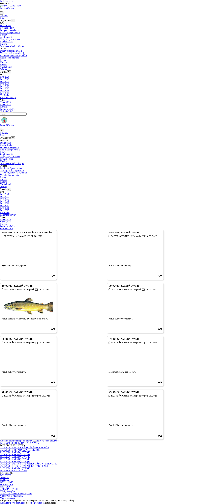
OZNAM (4, 477)
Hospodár (22, 236)
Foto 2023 (4, 81)
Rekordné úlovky (8, 97)
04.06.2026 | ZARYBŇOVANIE (17, 392)
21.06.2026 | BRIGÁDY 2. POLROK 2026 (20, 450)
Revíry (3, 60)
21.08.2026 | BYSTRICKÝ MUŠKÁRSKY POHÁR (27, 232)
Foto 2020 (4, 83)
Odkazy (3, 69)
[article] (28, 255)
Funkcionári (5, 25)
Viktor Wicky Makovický (11, 496)
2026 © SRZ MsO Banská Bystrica (16, 493)
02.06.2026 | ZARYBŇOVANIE (124, 392)
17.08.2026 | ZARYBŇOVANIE (124, 339)
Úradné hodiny (7, 28)
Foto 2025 (4, 79)
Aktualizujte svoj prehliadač (13, 503)
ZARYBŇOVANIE (120, 236)
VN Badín (4, 95)
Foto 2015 (4, 93)
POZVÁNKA (6, 484)
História (3, 64)
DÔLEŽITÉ (5, 475)
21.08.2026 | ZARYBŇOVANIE (124, 232)
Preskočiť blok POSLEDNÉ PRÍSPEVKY (19, 443)
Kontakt (3, 106)
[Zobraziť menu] (1, 128)
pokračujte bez (38, 503)
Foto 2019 (4, 86)
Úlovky (3, 62)
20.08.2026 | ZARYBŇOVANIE (17, 286)
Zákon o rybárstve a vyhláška (13, 55)
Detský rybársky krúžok (11, 51)
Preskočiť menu (7, 8)
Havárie (3, 44)
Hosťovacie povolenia (10, 32)
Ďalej (56, 440)
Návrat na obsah (7, 498)
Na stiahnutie (6, 67)
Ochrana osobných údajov (12, 46)
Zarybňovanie (6, 37)
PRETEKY (9, 236)
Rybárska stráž (6, 41)
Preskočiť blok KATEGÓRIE (13, 470)
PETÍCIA (4, 480)
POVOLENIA (6, 482)
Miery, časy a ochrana (10, 39)
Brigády (3, 34)
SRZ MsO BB (6, 111)
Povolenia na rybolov (9, 30)
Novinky (4, 15)
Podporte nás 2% (7, 109)
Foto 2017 (4, 88)
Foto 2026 (4, 77)
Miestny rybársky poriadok (12, 53)
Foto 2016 (4, 90)
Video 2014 (5, 104)
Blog (2, 18)
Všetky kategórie (7, 491)
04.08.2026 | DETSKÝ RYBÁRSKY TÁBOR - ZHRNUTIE (28, 463)
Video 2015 (5, 102)
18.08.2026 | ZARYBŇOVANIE (124, 286)
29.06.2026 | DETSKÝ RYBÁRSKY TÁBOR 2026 (24, 466)
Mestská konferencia (9, 57)
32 (45, 440)
